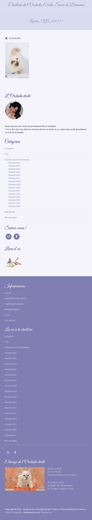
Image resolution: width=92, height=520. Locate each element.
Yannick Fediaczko (13, 512)
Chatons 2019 (14, 184)
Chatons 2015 (14, 172)
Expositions (10, 212)
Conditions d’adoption (15, 304)
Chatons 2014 (14, 169)
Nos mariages (11, 217)
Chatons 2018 (14, 181)
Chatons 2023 (14, 197)
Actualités (9, 148)
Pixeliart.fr (47, 512)
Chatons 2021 (14, 191)
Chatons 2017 (14, 178)
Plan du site (10, 320)
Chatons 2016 (14, 175)
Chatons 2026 (14, 206)
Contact (8, 293)
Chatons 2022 (14, 194)
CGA (6, 154)
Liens (7, 315)
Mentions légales (12, 309)
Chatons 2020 (14, 188)
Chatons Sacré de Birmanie (17, 160)
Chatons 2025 (14, 203)
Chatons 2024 (14, 200)
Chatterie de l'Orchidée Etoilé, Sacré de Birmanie (46, 5)
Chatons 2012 (14, 163)
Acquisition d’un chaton (15, 298)
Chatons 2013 (14, 166)
